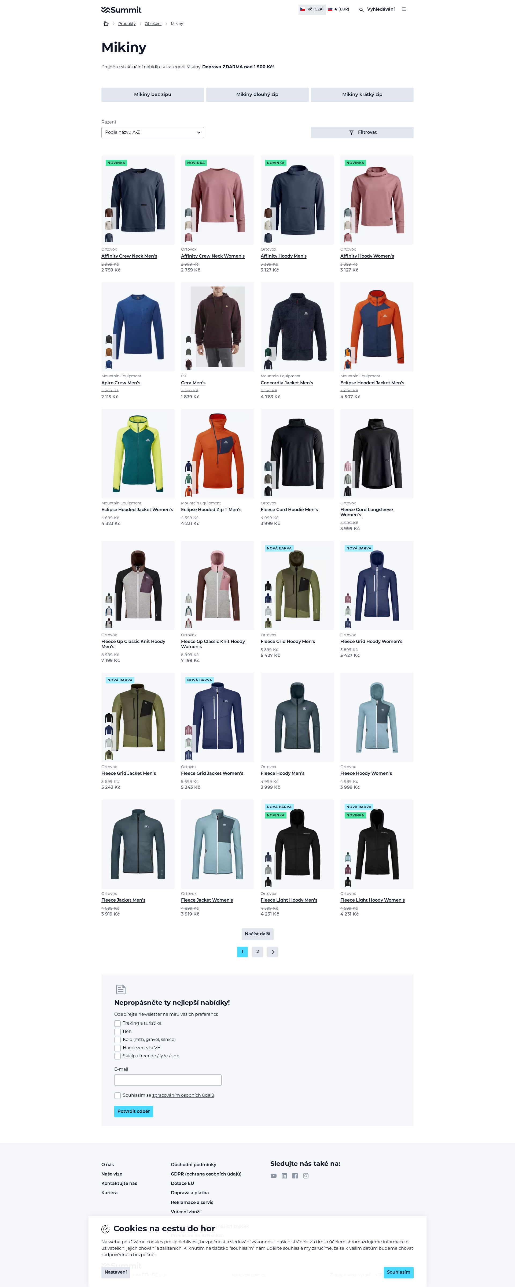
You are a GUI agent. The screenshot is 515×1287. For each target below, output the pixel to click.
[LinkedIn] (284, 1175)
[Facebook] (295, 1175)
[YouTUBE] (273, 1175)
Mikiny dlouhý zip (257, 94)
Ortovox (109, 250)
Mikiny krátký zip (362, 94)
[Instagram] (305, 1175)
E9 (183, 376)
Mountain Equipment (121, 376)
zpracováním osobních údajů (183, 1095)
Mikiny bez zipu (152, 94)
